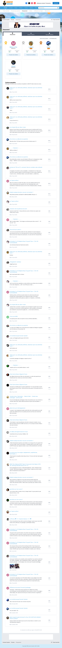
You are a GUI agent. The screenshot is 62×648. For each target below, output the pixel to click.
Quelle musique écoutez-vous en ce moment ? (21, 192)
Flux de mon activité (15, 10)
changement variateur (15, 261)
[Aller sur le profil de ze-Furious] (7, 326)
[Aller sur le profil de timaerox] (7, 271)
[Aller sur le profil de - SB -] (7, 345)
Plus (36, 7)
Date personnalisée (53, 38)
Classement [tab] (12, 34)
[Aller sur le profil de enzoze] (7, 128)
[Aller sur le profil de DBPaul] (7, 453)
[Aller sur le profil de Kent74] (7, 432)
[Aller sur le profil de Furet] (7, 512)
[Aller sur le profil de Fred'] (7, 519)
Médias (31, 7)
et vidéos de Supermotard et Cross (19, 431)
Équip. (16, 7)
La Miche (31, 47)
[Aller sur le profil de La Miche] (31, 43)
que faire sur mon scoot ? (16, 489)
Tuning (26, 7)
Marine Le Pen (13, 47)
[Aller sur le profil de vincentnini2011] (7, 230)
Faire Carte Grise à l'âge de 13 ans (18, 374)
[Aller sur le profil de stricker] (13, 62)
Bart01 (48, 47)
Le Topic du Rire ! (14, 180)
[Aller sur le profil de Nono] (7, 193)
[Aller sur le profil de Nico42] (7, 600)
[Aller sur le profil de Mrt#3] (7, 500)
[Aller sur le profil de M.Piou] (7, 397)
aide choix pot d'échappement (17, 408)
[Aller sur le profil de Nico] (7, 107)
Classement (24, 10)
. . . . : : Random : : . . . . (15, 148)
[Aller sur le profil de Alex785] (7, 375)
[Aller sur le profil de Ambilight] (7, 117)
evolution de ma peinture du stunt (18, 208)
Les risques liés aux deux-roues (18, 127)
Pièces (20, 7)
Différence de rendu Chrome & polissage (20, 587)
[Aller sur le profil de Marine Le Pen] (13, 43)
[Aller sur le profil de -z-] (7, 202)
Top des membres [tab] (49, 34)
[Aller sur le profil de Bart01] (48, 43)
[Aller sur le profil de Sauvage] (7, 489)
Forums (5, 7)
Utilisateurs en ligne (38, 10)
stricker (13, 66)
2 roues (10, 7)
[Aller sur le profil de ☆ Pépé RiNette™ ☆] (7, 355)
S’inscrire (56, 3)
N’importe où (53, 7)
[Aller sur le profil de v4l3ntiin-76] (7, 366)
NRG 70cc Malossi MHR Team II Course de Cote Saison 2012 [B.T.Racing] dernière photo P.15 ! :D (25, 465)
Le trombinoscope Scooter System (19, 335)
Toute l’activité (6, 10)
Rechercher (47, 10)
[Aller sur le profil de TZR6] (7, 168)
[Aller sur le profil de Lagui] (7, 618)
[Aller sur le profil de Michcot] (7, 385)
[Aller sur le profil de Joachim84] (7, 209)
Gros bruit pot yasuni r (15, 229)
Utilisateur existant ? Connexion (44, 3)
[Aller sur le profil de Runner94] (7, 420)
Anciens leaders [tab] (31, 34)
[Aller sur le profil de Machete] (7, 317)
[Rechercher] (57, 8)
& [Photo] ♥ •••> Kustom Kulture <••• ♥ (20, 519)
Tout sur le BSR (14, 316)
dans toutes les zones (44, 38)
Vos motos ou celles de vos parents (19, 139)
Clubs (30, 10)
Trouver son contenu (13, 54)
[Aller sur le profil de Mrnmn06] (7, 465)
